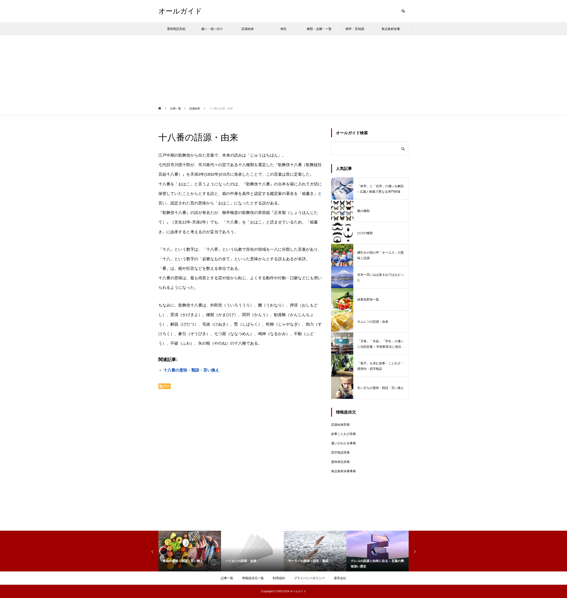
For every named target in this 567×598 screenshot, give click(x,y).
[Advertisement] (283, 69)
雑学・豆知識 (355, 29)
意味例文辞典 (340, 462)
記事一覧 (227, 578)
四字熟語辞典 (340, 452)
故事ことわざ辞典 (343, 434)
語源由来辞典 (340, 424)
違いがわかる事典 (343, 443)
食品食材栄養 (390, 29)
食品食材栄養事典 (343, 471)
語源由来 (247, 29)
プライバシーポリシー (309, 578)
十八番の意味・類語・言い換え (191, 370)
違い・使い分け (212, 29)
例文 (283, 29)
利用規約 (279, 578)
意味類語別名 (176, 29)
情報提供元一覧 (253, 578)
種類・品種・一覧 (319, 29)
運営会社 (340, 578)
